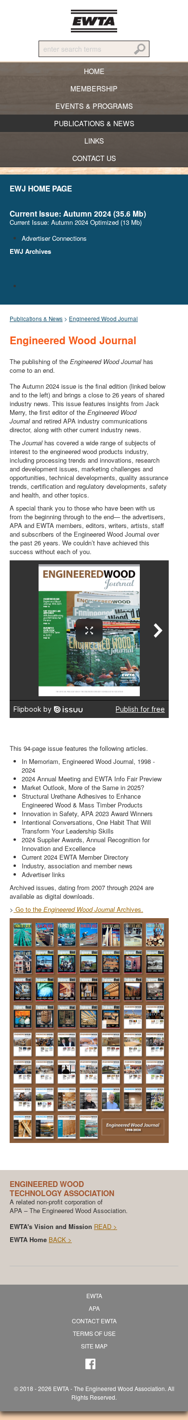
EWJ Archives (30, 251)
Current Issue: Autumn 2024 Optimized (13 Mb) (76, 222)
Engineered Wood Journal (103, 318)
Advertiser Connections (54, 238)
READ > (105, 1226)
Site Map (94, 1346)
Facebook (92, 1366)
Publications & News (36, 318)
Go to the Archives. (78, 909)
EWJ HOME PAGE (41, 188)
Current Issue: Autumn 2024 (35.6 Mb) (78, 213)
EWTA (94, 21)
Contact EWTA (94, 1321)
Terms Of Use (94, 1333)
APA (94, 1308)
